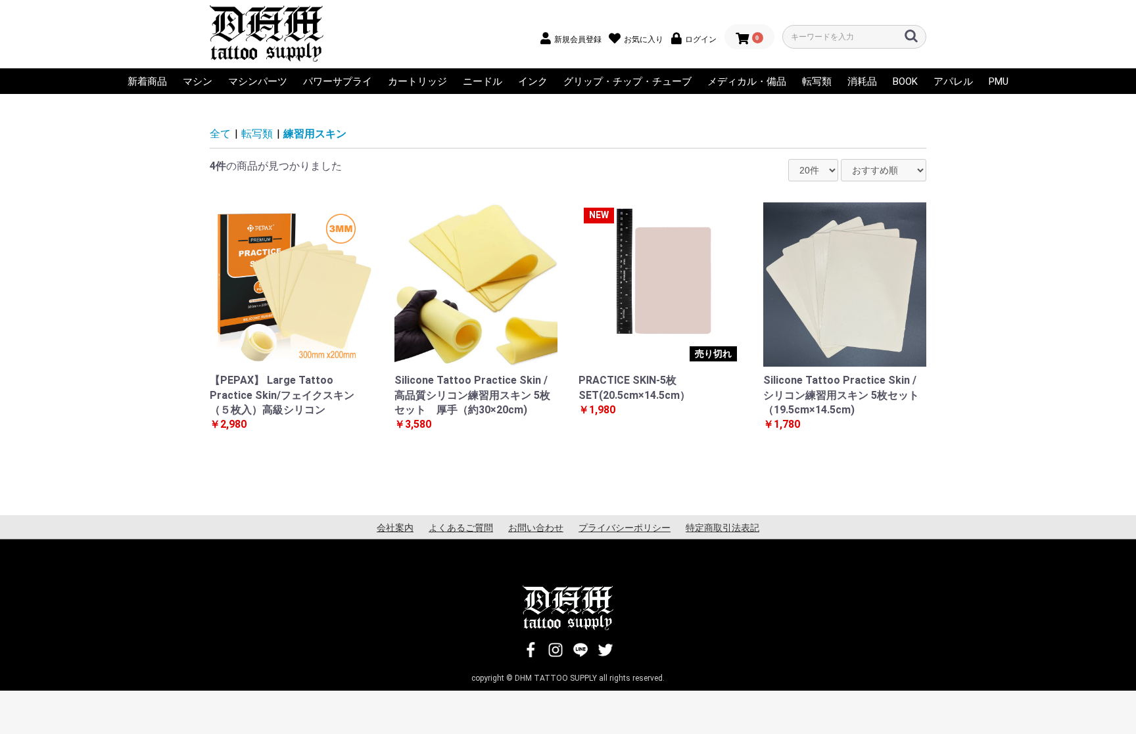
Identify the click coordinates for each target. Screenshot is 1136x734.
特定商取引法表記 (722, 527)
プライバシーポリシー (625, 527)
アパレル (953, 81)
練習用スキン (314, 133)
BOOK (905, 81)
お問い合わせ (535, 527)
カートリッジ (417, 81)
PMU (998, 81)
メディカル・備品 (746, 81)
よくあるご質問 (461, 527)
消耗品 (862, 81)
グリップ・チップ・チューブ (627, 81)
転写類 (817, 81)
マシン (197, 81)
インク (533, 81)
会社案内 (395, 527)
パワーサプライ (337, 81)
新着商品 (147, 81)
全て (220, 133)
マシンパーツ (257, 81)
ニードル (482, 81)
